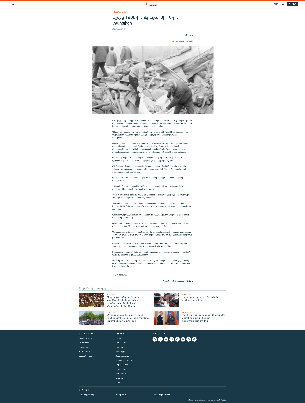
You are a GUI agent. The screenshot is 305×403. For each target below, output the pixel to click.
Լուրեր (118, 338)
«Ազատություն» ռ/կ (86, 395)
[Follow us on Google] (194, 339)
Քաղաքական (121, 343)
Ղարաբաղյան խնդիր (124, 360)
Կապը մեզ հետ (122, 395)
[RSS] (183, 339)
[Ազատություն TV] (283, 4)
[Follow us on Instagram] (177, 339)
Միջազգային (120, 369)
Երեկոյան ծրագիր (85, 356)
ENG (276, 4)
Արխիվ (118, 382)
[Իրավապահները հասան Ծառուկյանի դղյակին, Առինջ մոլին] (166, 300)
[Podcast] (188, 339)
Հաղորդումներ (84, 351)
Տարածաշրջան (187, 312)
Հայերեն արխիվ (120, 12)
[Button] (189, 35)
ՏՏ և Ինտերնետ (122, 374)
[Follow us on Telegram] (171, 339)
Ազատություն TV (85, 338)
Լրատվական (84, 347)
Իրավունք (186, 294)
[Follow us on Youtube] (166, 339)
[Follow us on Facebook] (154, 339)
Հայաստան (111, 294)
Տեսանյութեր (84, 343)
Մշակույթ (119, 378)
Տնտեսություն (121, 351)
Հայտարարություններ (161, 395)
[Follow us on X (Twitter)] (160, 339)
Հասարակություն (122, 356)
